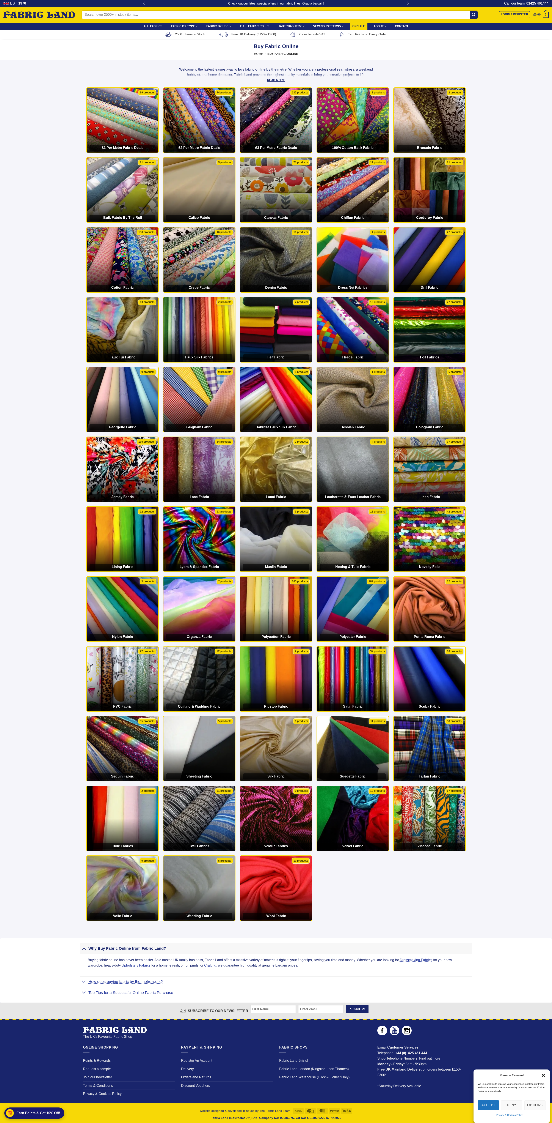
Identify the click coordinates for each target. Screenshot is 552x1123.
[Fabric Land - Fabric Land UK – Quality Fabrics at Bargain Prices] (39, 14)
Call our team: (526, 3)
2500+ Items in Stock (190, 34)
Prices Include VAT (311, 34)
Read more (276, 80)
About (379, 26)
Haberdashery (290, 26)
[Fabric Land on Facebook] (382, 1034)
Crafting (210, 965)
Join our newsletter (97, 1077)
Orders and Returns (196, 1077)
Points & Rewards (97, 1060)
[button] (543, 1075)
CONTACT (402, 26)
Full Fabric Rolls (254, 26)
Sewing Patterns (327, 26)
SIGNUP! (357, 1009)
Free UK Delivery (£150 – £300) (253, 34)
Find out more (429, 1058)
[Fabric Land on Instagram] (407, 1034)
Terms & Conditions (98, 1085)
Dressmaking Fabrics (416, 960)
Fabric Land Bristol (293, 1060)
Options (535, 1105)
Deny (511, 1105)
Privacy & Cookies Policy (509, 1115)
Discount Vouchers (195, 1085)
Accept (488, 1105)
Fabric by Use (217, 26)
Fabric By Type (183, 26)
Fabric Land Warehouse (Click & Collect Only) (314, 1077)
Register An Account (196, 1060)
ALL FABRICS (153, 26)
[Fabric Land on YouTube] (394, 1034)
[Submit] (474, 15)
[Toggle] (84, 948)
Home (258, 53)
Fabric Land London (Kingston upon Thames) (314, 1069)
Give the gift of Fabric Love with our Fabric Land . (276, 3)
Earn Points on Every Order (367, 34)
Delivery (187, 1069)
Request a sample (97, 1069)
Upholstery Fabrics (136, 965)
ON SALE (358, 26)
